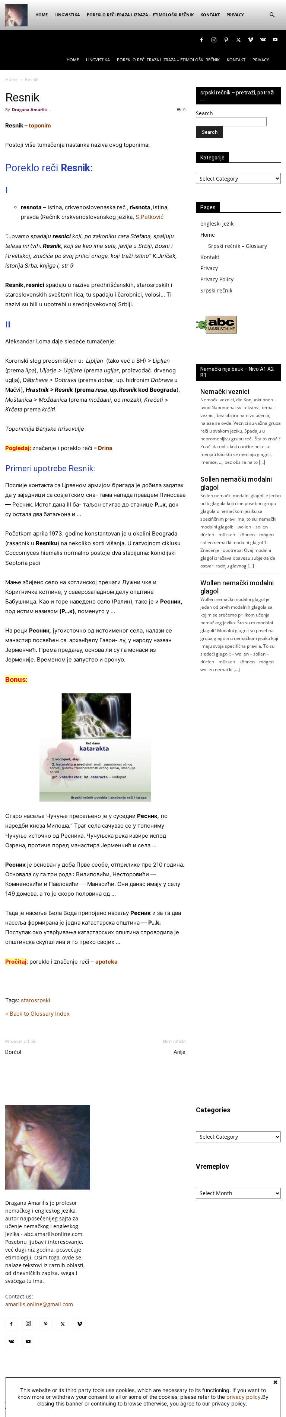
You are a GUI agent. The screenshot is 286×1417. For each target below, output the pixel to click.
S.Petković (149, 216)
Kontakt (210, 14)
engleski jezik (216, 223)
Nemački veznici (224, 391)
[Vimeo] (250, 40)
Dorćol (13, 1052)
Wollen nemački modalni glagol (237, 587)
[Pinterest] (226, 40)
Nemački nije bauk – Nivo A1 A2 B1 (237, 372)
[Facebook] (201, 40)
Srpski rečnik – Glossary (237, 245)
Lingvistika (67, 14)
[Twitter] (238, 40)
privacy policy (243, 1397)
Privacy (235, 14)
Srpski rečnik (216, 290)
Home (41, 14)
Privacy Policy (216, 279)
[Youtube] (275, 40)
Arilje (179, 1052)
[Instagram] (213, 40)
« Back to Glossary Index (37, 1013)
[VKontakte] (262, 40)
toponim (40, 125)
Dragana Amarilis (29, 109)
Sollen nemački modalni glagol (236, 483)
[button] (272, 15)
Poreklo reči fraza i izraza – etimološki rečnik (140, 14)
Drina (105, 448)
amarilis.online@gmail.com (39, 1304)
